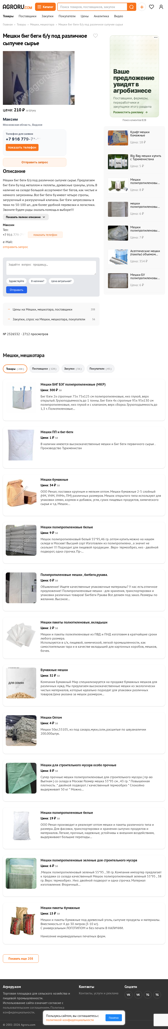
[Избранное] (151, 7)
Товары (8, 16)
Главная (8, 24)
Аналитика (101, 16)
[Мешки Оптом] (21, 745)
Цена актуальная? (61, 281)
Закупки (47, 16)
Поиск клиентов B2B (134, 120)
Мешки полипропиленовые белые (67, 527)
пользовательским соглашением (26, 1007)
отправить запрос (15, 247)
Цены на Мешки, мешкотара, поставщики (42, 309)
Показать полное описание (23, 217)
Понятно (114, 1018)
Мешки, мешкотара (42, 24)
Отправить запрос (35, 162)
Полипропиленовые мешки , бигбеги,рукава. (74, 574)
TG (147, 995)
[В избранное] (95, 36)
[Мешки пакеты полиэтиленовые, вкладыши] (21, 650)
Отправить (16, 290)
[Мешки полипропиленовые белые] (21, 554)
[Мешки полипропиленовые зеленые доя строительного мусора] (21, 887)
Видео (118, 16)
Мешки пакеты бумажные (60, 908)
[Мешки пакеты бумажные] (21, 935)
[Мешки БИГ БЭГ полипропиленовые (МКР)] (21, 412)
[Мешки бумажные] (21, 507)
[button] (131, 6)
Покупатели (67, 16)
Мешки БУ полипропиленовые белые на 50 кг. (144, 278)
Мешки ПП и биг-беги (57, 432)
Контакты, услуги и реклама (98, 993)
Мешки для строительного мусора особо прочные (78, 765)
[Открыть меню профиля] (161, 7)
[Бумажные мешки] (21, 697)
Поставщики (27, 16)
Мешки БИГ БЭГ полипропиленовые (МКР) (73, 384)
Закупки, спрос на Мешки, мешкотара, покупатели (49, 319)
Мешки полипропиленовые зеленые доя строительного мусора (89, 860)
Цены (85, 16)
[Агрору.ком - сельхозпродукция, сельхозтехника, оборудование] (17, 7)
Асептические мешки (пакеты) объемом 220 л (145, 254)
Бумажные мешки (54, 670)
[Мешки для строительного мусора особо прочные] (21, 792)
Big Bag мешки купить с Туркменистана (145, 157)
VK (128, 995)
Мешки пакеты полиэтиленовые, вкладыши (74, 622)
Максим (10, 119)
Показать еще (20, 958)
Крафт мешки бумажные (140, 133)
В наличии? (37, 281)
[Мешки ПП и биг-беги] (21, 459)
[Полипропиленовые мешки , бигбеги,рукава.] (21, 602)
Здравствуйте (16, 281)
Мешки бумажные (54, 479)
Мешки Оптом (51, 717)
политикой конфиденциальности (70, 1020)
